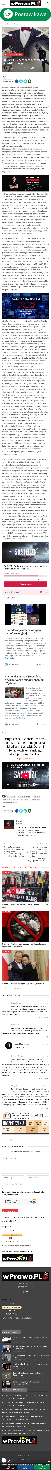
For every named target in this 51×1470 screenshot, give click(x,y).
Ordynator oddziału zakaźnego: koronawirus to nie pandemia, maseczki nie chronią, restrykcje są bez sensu (14, 851)
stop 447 (15, 799)
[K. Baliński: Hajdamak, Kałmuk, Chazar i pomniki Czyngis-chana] (25, 886)
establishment (11, 796)
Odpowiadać (44, 1018)
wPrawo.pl (25, 1459)
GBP (16, 1241)
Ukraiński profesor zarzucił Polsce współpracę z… (30, 1338)
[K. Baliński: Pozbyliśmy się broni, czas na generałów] (25, 965)
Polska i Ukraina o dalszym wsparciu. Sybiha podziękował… (30, 1347)
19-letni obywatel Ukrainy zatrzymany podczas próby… (31, 1356)
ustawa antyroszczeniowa (10, 802)
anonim (7, 1402)
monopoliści (37, 796)
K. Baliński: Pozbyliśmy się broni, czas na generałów (23, 983)
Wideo (9, 55)
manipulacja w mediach (24, 796)
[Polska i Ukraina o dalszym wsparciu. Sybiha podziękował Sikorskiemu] (6, 1348)
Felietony (18, 55)
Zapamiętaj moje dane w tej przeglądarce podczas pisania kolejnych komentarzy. (23, 1193)
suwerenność (24, 799)
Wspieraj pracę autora (25, 759)
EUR (7, 1241)
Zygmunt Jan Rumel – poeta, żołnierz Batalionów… (27, 1374)
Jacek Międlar (20, 1044)
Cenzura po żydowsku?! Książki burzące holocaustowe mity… (28, 1383)
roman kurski (6, 799)
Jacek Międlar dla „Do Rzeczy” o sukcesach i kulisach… (30, 1365)
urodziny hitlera (35, 799)
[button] (7, 1460)
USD (12, 1241)
